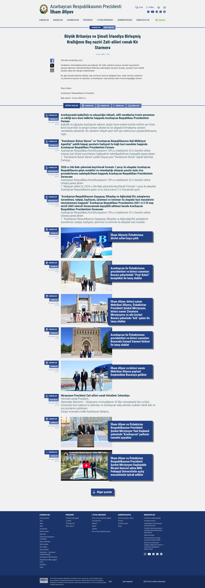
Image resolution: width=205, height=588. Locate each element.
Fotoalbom (43, 564)
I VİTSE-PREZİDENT (105, 20)
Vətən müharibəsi (45, 542)
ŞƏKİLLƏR (135, 106)
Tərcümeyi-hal (70, 523)
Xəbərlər (94, 523)
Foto (141, 7)
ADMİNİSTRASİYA (124, 20)
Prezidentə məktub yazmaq (152, 518)
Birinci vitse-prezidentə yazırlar (101, 531)
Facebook (157, 12)
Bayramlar (43, 534)
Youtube (152, 12)
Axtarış (161, 20)
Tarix (41, 521)
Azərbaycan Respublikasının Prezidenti (85, 6)
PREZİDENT (88, 20)
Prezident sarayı (123, 523)
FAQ (110, 581)
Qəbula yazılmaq (149, 535)
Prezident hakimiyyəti (72, 518)
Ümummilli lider (44, 518)
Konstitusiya (43, 529)
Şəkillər (94, 526)
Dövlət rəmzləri (44, 531)
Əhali (41, 526)
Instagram (148, 12)
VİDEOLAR (120, 106)
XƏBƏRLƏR (44, 20)
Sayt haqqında (128, 581)
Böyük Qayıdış (44, 544)
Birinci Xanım (70, 526)
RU (159, 7)
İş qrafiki (68, 521)
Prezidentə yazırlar (149, 521)
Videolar (94, 529)
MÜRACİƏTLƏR (143, 20)
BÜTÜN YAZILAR (71, 106)
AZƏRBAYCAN (73, 20)
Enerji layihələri (44, 550)
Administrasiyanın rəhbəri (126, 518)
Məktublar (109, 27)
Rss (164, 12)
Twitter (161, 12)
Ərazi (41, 523)
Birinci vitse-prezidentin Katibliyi (101, 518)
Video (151, 7)
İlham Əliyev (61, 12)
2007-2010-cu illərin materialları (154, 581)
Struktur (120, 521)
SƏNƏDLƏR (58, 20)
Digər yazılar (104, 492)
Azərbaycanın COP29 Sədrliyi (48, 557)
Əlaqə (120, 526)
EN (164, 7)
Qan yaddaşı (43, 547)
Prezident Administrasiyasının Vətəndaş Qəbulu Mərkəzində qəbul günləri (153, 530)
